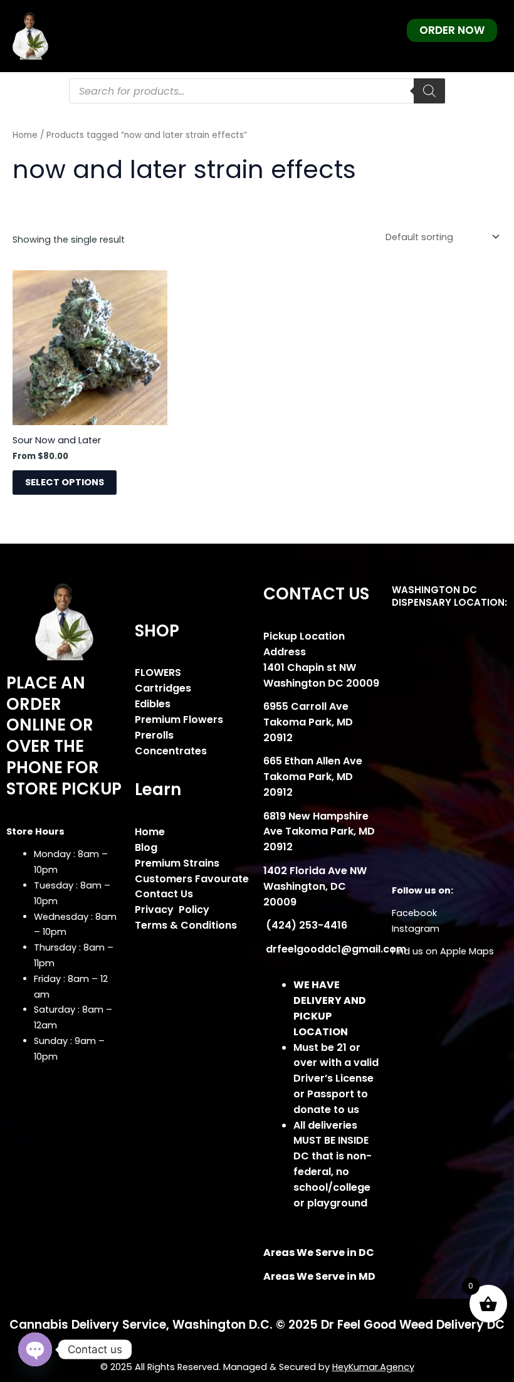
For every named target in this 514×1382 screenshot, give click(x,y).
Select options (64, 482)
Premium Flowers (179, 719)
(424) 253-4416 (305, 925)
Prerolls (154, 735)
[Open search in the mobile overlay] (257, 90)
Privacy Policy (172, 909)
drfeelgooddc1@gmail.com (334, 949)
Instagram (415, 928)
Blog (146, 847)
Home (25, 135)
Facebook (414, 913)
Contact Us (164, 894)
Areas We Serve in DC (318, 1252)
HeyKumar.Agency (373, 1367)
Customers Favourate (192, 879)
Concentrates (171, 751)
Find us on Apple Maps (443, 951)
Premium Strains (177, 863)
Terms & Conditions (186, 925)
